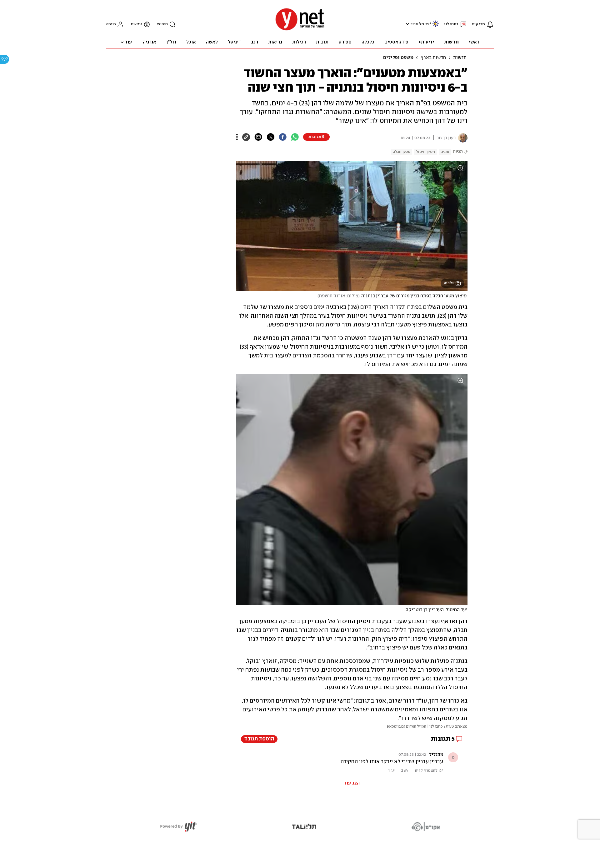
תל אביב (417, 24)
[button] (406, 24)
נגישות (136, 24)
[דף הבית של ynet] (300, 30)
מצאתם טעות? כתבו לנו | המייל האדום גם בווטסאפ (427, 726)
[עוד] (237, 137)
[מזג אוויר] (435, 26)
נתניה (445, 152)
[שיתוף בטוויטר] (270, 137)
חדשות (460, 58)
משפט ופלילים (398, 58)
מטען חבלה (401, 152)
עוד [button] (128, 42)
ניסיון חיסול (425, 152)
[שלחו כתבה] (258, 137)
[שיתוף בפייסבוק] (283, 137)
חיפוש (162, 24)
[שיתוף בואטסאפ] (295, 137)
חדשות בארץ (433, 58)
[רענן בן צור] (462, 138)
